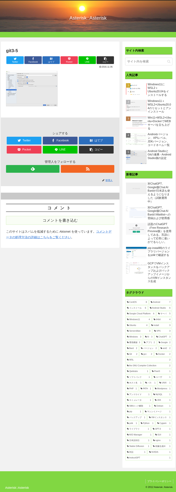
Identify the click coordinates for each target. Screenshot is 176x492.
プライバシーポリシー (159, 481)
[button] (169, 61)
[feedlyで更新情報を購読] (32, 169)
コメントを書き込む (60, 220)
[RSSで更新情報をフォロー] (87, 169)
